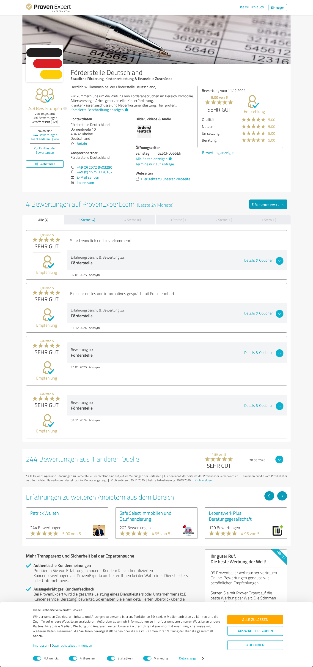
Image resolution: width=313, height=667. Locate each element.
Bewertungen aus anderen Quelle (45, 137)
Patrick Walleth (44, 513)
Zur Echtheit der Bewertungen (45, 150)
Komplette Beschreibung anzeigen (97, 109)
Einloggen (278, 7)
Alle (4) (43, 219)
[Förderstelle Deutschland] (44, 64)
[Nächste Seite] (282, 495)
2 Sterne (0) (224, 219)
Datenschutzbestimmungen (72, 645)
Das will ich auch (251, 6)
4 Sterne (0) (132, 219)
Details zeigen (188, 658)
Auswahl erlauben (255, 631)
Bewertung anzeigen (218, 152)
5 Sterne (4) (87, 219)
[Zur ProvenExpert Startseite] (48, 8)
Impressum (41, 645)
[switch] (73, 658)
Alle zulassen (255, 619)
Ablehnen (255, 645)
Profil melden (203, 480)
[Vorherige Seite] (269, 495)
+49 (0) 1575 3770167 (95, 172)
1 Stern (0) (268, 219)
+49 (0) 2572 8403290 (94, 167)
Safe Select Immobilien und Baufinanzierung (145, 516)
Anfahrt (83, 143)
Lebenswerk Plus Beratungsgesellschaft (230, 516)
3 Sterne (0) (178, 219)
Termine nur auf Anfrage (155, 164)
